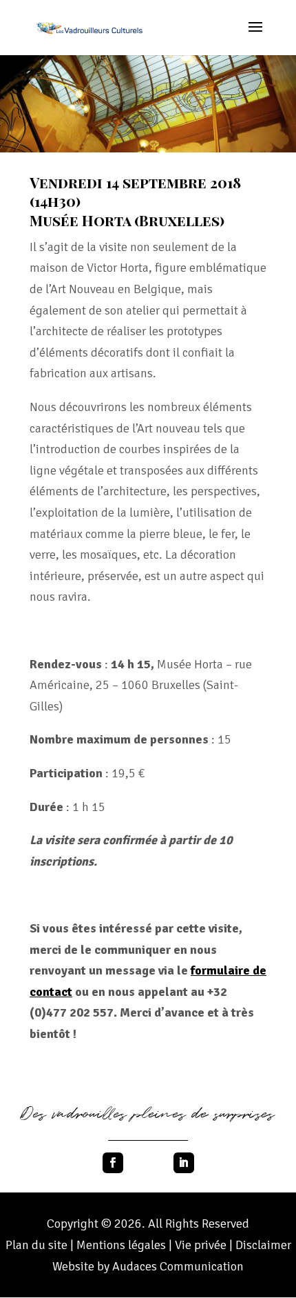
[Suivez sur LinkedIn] (183, 1162)
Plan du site (36, 1244)
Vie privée (202, 1244)
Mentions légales (121, 1244)
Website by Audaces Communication (148, 1266)
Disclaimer (263, 1244)
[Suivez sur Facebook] (113, 1162)
